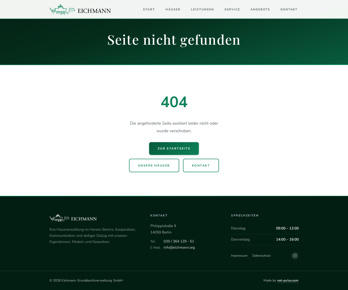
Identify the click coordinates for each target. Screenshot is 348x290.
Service (232, 9)
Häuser (173, 9)
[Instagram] (295, 255)
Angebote (260, 9)
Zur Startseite (174, 148)
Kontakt (289, 9)
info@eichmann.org (179, 247)
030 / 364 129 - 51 (179, 241)
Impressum (239, 255)
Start (149, 9)
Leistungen (202, 9)
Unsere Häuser (154, 165)
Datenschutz (261, 255)
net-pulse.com (288, 280)
